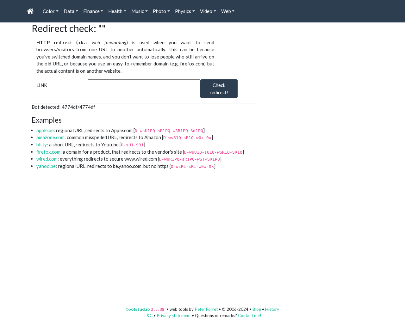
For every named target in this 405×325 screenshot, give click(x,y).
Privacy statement (174, 315)
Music (137, 11)
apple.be (45, 130)
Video (206, 11)
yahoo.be (46, 166)
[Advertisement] (313, 61)
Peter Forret (206, 309)
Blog (256, 309)
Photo (159, 11)
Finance (91, 11)
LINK (41, 85)
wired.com (47, 159)
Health (115, 11)
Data (69, 11)
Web (226, 11)
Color (49, 11)
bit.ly (41, 144)
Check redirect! (219, 88)
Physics (183, 11)
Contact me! (249, 315)
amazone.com (50, 137)
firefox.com (48, 152)
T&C (148, 315)
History (272, 309)
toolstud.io (138, 309)
